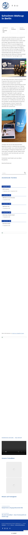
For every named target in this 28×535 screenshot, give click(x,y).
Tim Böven (13, 29)
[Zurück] (4, 182)
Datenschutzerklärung (20, 525)
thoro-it (12, 525)
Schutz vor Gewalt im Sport (18, 333)
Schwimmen (22, 29)
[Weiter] (23, 182)
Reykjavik (4, 525)
